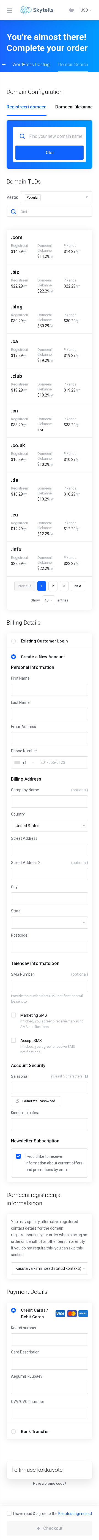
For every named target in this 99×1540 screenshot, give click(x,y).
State (16, 911)
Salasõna (19, 1076)
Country (18, 814)
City (14, 887)
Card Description (25, 1352)
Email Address (23, 726)
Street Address (24, 838)
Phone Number (24, 751)
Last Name (20, 702)
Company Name (49, 790)
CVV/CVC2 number (27, 1401)
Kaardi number (24, 1328)
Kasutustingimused (75, 1513)
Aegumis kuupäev (26, 1376)
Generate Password (38, 1101)
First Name (20, 678)
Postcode (19, 935)
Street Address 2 (49, 862)
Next (78, 586)
